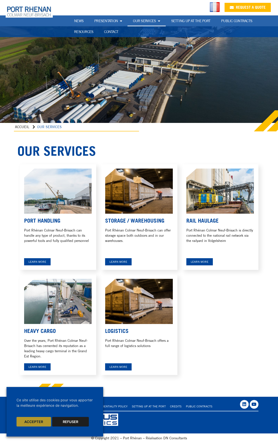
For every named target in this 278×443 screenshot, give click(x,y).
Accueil (22, 127)
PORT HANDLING (42, 220)
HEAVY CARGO (40, 331)
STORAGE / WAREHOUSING (134, 220)
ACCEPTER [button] (33, 422)
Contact (111, 32)
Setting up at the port (190, 21)
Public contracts (199, 406)
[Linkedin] (244, 404)
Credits (176, 406)
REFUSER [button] (70, 422)
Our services (144, 21)
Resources (83, 32)
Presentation (106, 21)
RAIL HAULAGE (202, 220)
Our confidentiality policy (107, 406)
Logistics (117, 331)
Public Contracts (236, 21)
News (78, 21)
